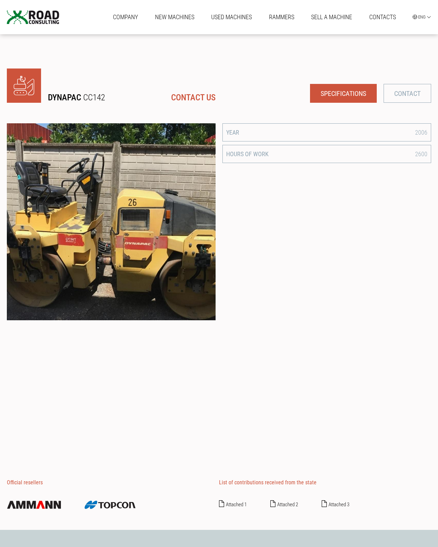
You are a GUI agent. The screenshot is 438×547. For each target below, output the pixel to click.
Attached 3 (338, 504)
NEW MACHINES (174, 17)
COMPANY (125, 17)
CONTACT (407, 93)
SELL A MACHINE (331, 17)
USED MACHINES (231, 17)
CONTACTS (382, 17)
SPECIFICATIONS (343, 93)
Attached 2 (287, 504)
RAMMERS (281, 17)
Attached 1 (236, 504)
